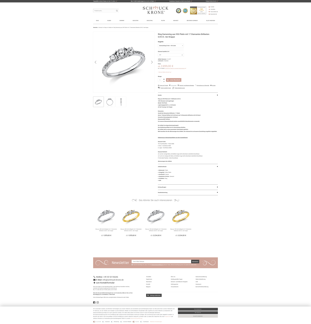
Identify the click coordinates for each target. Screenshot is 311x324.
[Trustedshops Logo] (178, 10)
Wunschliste (214, 11)
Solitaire (110, 27)
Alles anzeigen (210, 20)
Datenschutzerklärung (201, 276)
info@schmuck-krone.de (113, 280)
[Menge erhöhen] (164, 79)
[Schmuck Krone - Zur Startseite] (155, 10)
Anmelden (148, 276)
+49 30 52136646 (110, 277)
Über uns (173, 276)
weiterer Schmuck (192, 20)
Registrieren (149, 279)
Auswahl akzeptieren (198, 316)
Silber (109, 20)
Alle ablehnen (198, 312)
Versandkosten (174, 286)
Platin (163, 20)
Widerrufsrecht (211, 1)
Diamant (122, 20)
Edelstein (135, 20)
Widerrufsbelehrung (200, 279)
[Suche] (117, 11)
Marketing (116, 322)
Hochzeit (175, 20)
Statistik (107, 322)
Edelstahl (150, 20)
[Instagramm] (98, 302)
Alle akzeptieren (198, 309)
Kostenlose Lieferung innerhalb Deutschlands (175, 68)
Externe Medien (127, 322)
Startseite (95, 27)
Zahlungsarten (174, 284)
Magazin (148, 286)
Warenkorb (213, 14)
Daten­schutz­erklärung (136, 318)
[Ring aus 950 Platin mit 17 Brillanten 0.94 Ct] (123, 62)
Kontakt (212, 6)
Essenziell (98, 322)
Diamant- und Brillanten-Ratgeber (186, 85)
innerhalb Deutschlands (179, 1)
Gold (97, 20)
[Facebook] (94, 302)
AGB (197, 281)
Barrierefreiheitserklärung (202, 286)
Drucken (214, 85)
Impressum (198, 284)
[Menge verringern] (164, 81)
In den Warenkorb (174, 80)
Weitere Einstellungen (156, 322)
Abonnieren (195, 261)
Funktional (146, 322)
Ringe (105, 27)
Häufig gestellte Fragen (176, 279)
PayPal (137, 322)
